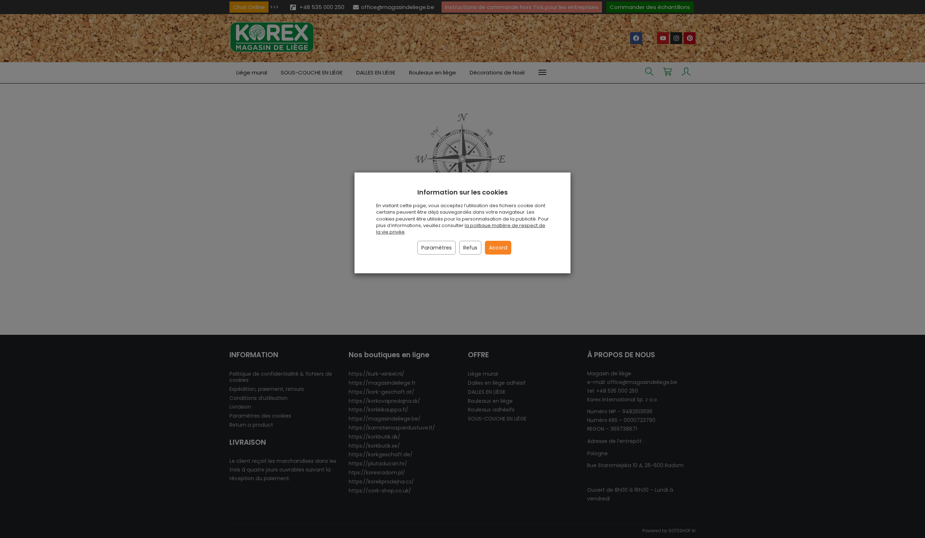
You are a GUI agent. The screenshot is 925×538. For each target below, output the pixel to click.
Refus (470, 247)
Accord (498, 247)
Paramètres (436, 247)
